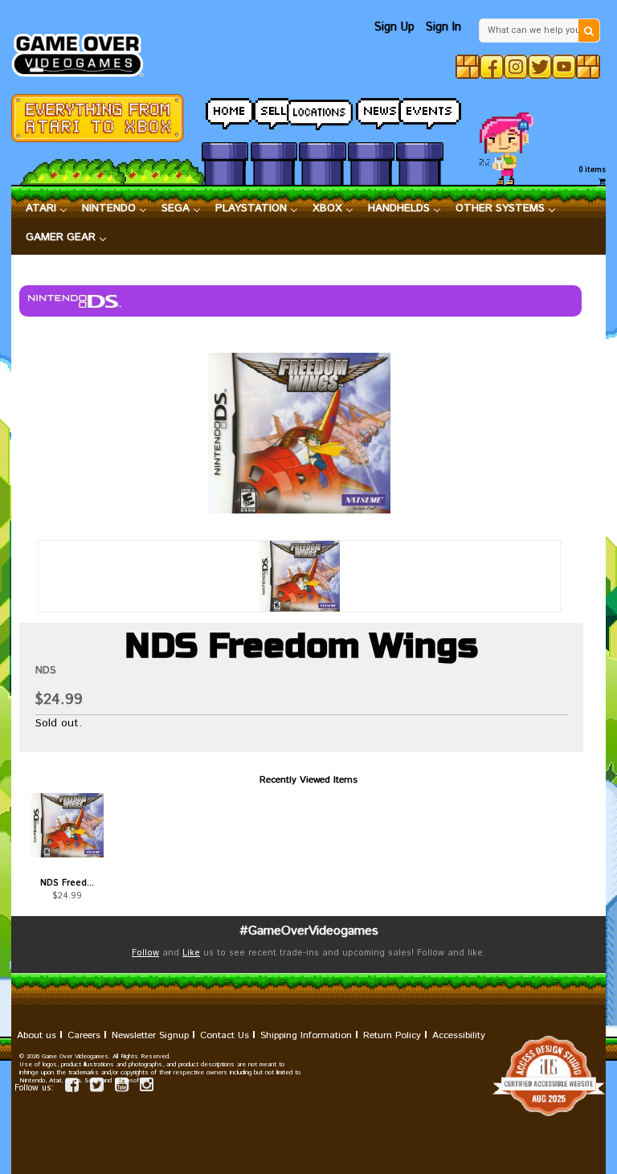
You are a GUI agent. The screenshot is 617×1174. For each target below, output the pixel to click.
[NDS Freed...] (67, 825)
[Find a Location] (322, 110)
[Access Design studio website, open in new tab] (308, 1076)
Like (191, 953)
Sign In (443, 26)
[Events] (419, 109)
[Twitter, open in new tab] (540, 66)
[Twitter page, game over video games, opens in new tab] (97, 1087)
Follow (145, 953)
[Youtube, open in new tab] (564, 66)
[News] (371, 109)
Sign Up (394, 26)
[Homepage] (83, 50)
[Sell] (274, 109)
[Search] (588, 30)
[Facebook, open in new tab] (492, 66)
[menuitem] (46, 208)
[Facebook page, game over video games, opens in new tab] (72, 1087)
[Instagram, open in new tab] (516, 66)
